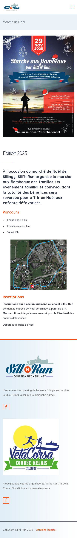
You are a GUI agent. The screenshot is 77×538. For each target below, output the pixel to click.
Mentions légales (46, 529)
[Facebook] (6, 407)
